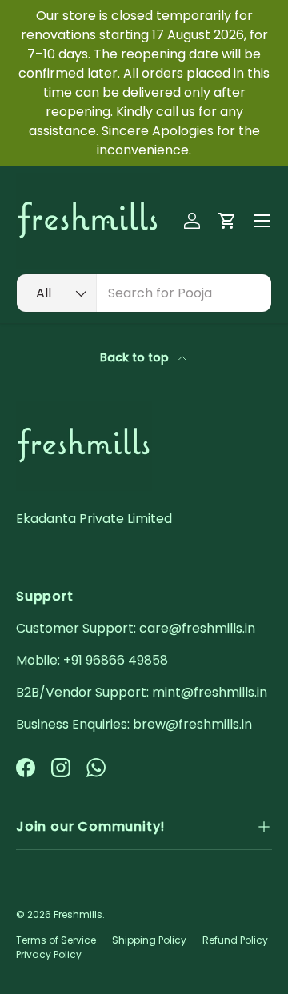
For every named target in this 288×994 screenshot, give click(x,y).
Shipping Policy (149, 940)
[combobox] (144, 293)
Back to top (136, 357)
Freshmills (78, 914)
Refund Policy (235, 940)
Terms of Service (56, 940)
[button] (227, 220)
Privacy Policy (49, 954)
